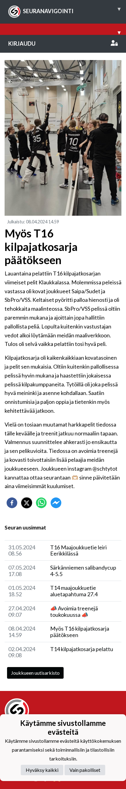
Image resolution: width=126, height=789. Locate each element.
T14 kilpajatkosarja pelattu (81, 649)
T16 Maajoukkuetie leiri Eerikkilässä (78, 550)
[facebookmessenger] (55, 502)
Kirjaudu (21, 43)
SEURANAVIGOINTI (71, 9)
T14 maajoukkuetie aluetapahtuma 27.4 (74, 590)
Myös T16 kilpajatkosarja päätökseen (79, 631)
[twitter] (26, 502)
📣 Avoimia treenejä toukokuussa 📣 (74, 611)
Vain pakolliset (84, 770)
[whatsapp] (41, 502)
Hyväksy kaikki (42, 770)
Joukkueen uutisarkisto (35, 673)
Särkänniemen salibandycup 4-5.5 (83, 570)
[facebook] (11, 502)
